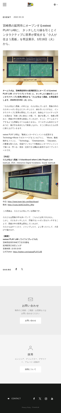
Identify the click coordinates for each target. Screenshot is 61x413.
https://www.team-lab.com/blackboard (23, 202)
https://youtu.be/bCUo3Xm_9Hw (21, 205)
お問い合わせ (30, 320)
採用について (30, 369)
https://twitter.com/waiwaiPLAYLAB (27, 252)
